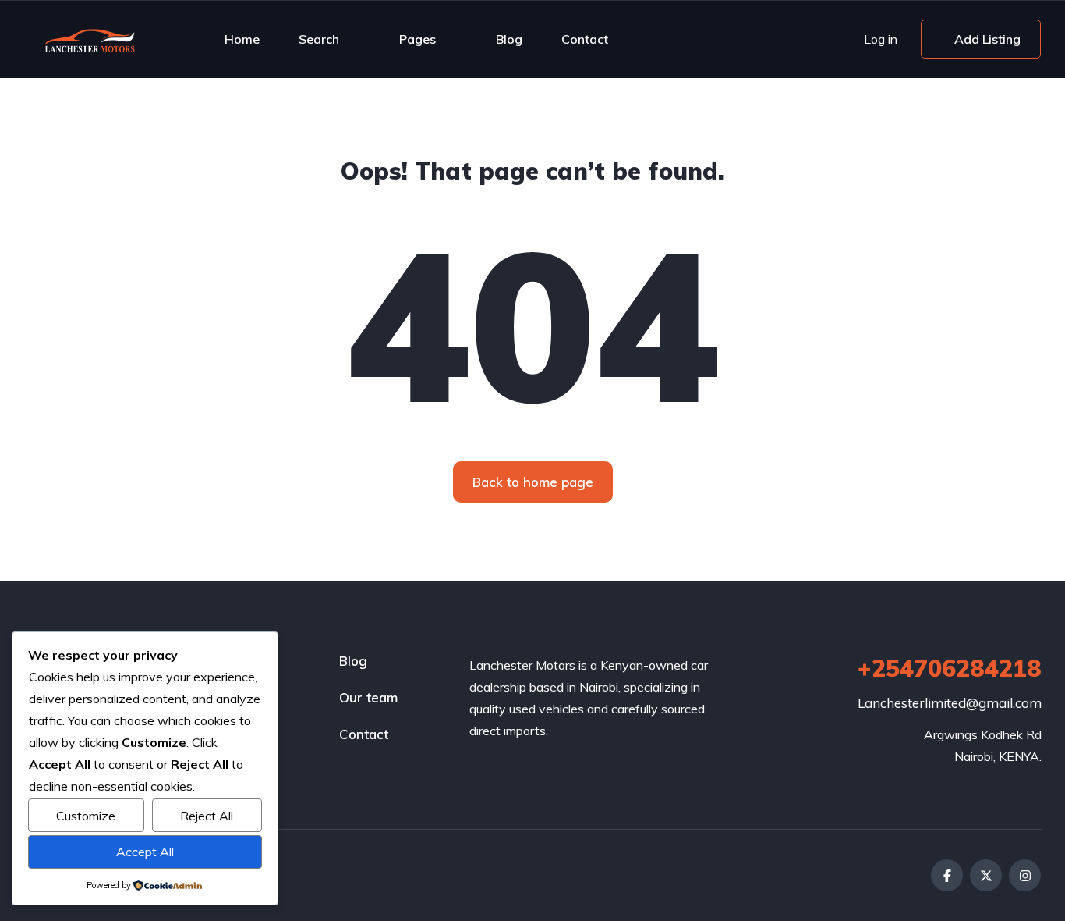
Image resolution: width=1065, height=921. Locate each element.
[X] (986, 875)
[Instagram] (1025, 875)
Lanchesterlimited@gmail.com (950, 703)
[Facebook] (947, 875)
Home (242, 39)
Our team (368, 697)
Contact (584, 39)
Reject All (206, 815)
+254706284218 (950, 668)
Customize (85, 815)
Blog (509, 39)
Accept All (145, 851)
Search (319, 39)
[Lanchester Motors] (95, 39)
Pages (417, 39)
